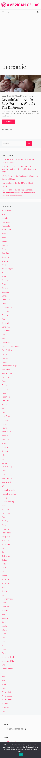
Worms (5, 703)
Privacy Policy (10, 741)
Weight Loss (7, 696)
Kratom (5, 451)
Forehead (5, 377)
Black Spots (6, 253)
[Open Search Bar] (38, 12)
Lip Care (5, 463)
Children (5, 311)
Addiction (6, 218)
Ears (3, 335)
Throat (4, 637)
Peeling (5, 521)
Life (3, 455)
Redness (5, 560)
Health (4, 404)
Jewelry (5, 447)
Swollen (5, 626)
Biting (4, 249)
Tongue (4, 645)
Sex (3, 571)
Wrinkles (5, 707)
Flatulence (6, 369)
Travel (4, 649)
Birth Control (7, 245)
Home (4, 424)
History (5, 420)
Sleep (4, 587)
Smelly (4, 591)
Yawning (5, 711)
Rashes (4, 552)
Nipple (4, 498)
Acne (4, 214)
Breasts (5, 280)
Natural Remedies (9, 490)
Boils (4, 272)
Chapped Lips (7, 307)
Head (4, 393)
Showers (5, 575)
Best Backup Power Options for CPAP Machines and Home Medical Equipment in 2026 (19, 169)
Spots (4, 602)
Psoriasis (5, 540)
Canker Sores (7, 300)
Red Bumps (6, 556)
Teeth (4, 634)
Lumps (4, 470)
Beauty (4, 241)
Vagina (4, 676)
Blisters (5, 261)
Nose (4, 505)
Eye (3, 338)
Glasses (5, 385)
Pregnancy (6, 537)
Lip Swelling (6, 467)
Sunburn (5, 618)
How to (5, 428)
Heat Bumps (6, 412)
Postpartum (6, 533)
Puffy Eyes (6, 544)
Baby (6, 129)
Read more (8, 122)
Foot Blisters (7, 373)
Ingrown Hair (7, 432)
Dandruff (5, 323)
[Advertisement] (20, 36)
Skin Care (5, 579)
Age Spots (6, 226)
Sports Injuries (8, 599)
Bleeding (5, 257)
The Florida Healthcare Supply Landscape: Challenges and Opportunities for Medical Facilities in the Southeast (19, 193)
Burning (5, 288)
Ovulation (6, 513)
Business (5, 292)
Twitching (6, 653)
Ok (21, 755)
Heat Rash (6, 416)
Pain (3, 517)
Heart (4, 408)
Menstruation (7, 482)
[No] (38, 750)
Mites (4, 486)
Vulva (4, 688)
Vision (4, 680)
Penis (4, 525)
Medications (7, 478)
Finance (5, 358)
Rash (3, 548)
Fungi (4, 381)
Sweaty (4, 622)
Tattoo (4, 630)
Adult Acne (6, 222)
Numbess (5, 509)
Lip (3, 459)
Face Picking (7, 350)
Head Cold (6, 397)
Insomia (5, 436)
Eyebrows (6, 342)
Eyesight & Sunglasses (11, 346)
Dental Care (6, 327)
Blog (3, 265)
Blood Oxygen (7, 268)
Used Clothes (7, 669)
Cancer (4, 296)
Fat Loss (5, 354)
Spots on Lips (7, 606)
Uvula (4, 672)
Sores (4, 595)
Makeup (5, 474)
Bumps (4, 284)
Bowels (5, 276)
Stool (4, 614)
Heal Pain (5, 401)
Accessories (7, 210)
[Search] (29, 143)
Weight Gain (7, 692)
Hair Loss (5, 389)
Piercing (5, 529)
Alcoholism (6, 230)
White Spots (7, 700)
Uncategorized (8, 657)
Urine (4, 665)
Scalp (4, 568)
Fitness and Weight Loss (11, 366)
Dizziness (6, 331)
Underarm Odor (8, 661)
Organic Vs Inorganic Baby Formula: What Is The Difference (18, 103)
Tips (11, 129)
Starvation (6, 610)
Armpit (4, 233)
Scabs (4, 564)
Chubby (5, 315)
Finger (4, 362)
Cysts (4, 319)
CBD (4, 303)
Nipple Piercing (8, 501)
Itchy (4, 443)
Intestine (5, 439)
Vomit (4, 684)
